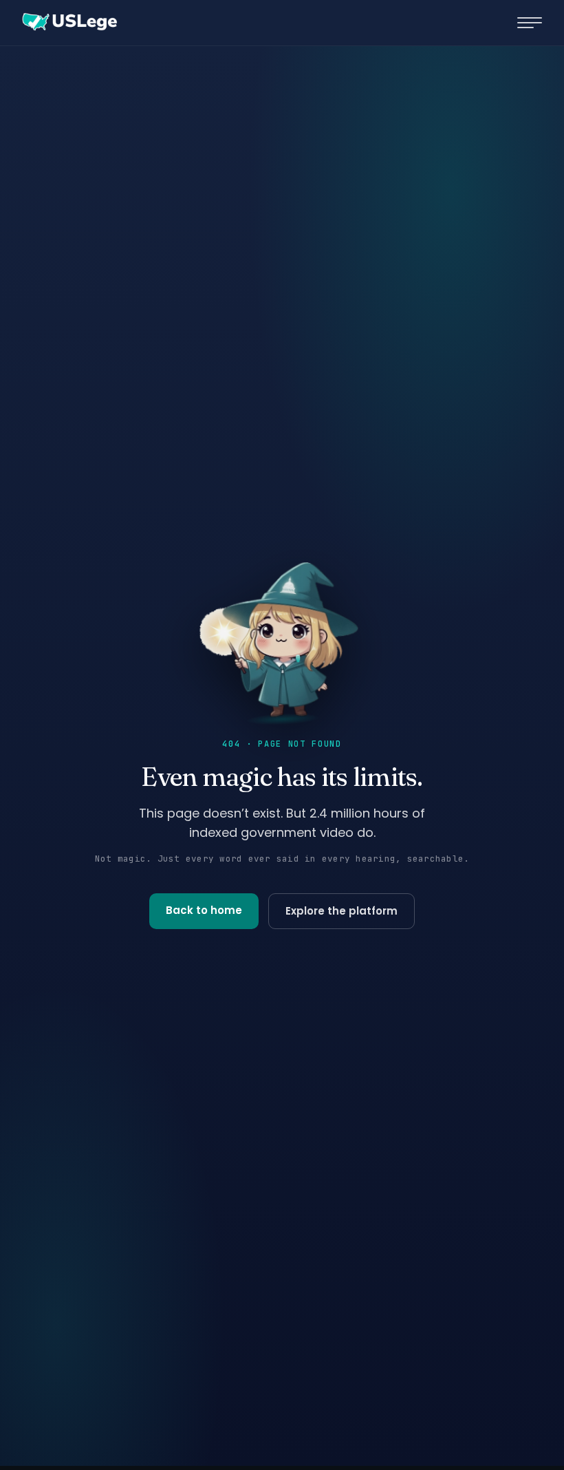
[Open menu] (529, 23)
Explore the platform (341, 911)
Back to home (204, 910)
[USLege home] (68, 22)
